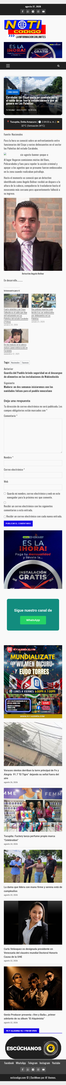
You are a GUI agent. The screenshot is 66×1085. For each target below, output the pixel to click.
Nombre (8, 457)
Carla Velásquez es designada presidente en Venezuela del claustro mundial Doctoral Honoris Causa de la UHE (31, 953)
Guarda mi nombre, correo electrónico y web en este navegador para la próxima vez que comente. (33, 495)
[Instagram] (38, 11)
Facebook (9, 1063)
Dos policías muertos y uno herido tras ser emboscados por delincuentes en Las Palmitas (42, 314)
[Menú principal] (8, 66)
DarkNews (36, 1077)
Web (6, 481)
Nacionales (15, 362)
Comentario (10, 416)
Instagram (45, 1063)
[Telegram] (33, 11)
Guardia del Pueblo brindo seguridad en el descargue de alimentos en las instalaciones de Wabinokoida (33, 373)
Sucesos (25, 362)
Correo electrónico (14, 469)
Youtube (56, 1063)
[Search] (58, 66)
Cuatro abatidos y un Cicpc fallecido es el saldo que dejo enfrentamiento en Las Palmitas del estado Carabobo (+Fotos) (16, 315)
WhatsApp (33, 620)
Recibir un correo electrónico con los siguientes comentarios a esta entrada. (28, 508)
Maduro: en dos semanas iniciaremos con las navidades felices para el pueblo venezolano (28, 387)
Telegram (32, 1063)
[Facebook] (22, 11)
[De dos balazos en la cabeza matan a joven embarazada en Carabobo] (16, 336)
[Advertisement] (33, 50)
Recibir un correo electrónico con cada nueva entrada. (34, 516)
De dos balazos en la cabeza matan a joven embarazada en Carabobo (15, 347)
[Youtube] (43, 11)
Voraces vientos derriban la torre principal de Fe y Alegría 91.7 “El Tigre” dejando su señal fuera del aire (31, 774)
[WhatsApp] (27, 11)
